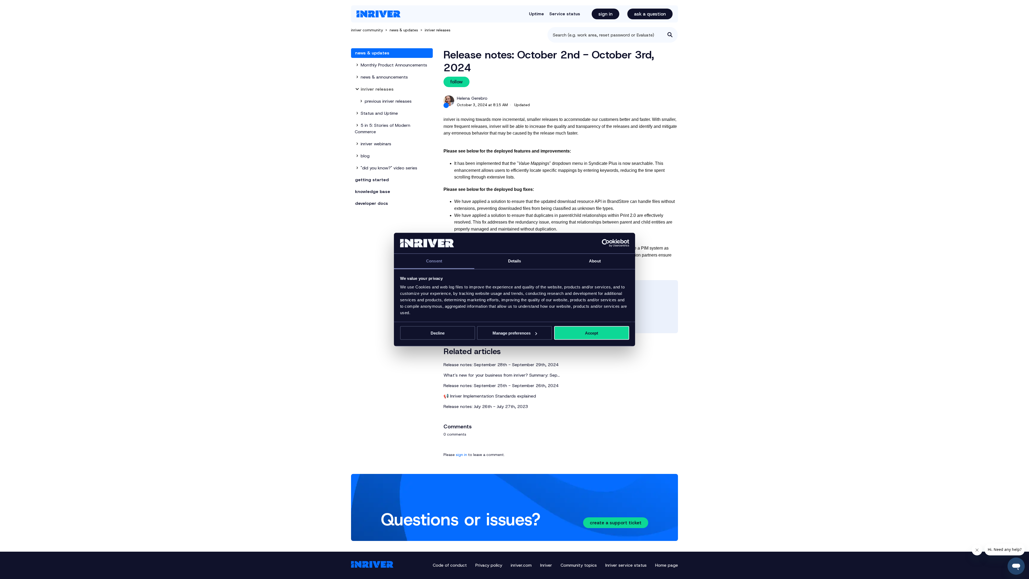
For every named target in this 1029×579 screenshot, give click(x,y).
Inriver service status (626, 565)
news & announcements (384, 77)
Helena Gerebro (472, 98)
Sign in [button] (605, 14)
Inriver (546, 565)
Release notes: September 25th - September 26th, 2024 (500, 385)
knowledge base (372, 191)
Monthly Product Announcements (394, 65)
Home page (666, 565)
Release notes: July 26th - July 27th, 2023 (485, 406)
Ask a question (650, 14)
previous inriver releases (388, 101)
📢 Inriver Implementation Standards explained (489, 396)
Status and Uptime (379, 113)
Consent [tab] (434, 260)
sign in (461, 454)
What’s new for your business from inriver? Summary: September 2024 (502, 375)
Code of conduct (450, 565)
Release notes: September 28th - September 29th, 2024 (500, 365)
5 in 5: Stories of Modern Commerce (382, 129)
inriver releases (437, 30)
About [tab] (595, 260)
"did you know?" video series (389, 168)
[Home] (378, 13)
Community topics (579, 565)
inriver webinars (376, 144)
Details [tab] (514, 260)
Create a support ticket (616, 523)
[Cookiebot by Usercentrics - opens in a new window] (605, 243)
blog (365, 156)
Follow (456, 82)
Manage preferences (512, 333)
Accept (591, 333)
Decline (438, 333)
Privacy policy (488, 565)
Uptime (536, 14)
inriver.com (521, 565)
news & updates (404, 30)
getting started (372, 180)
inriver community (367, 30)
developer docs (371, 203)
